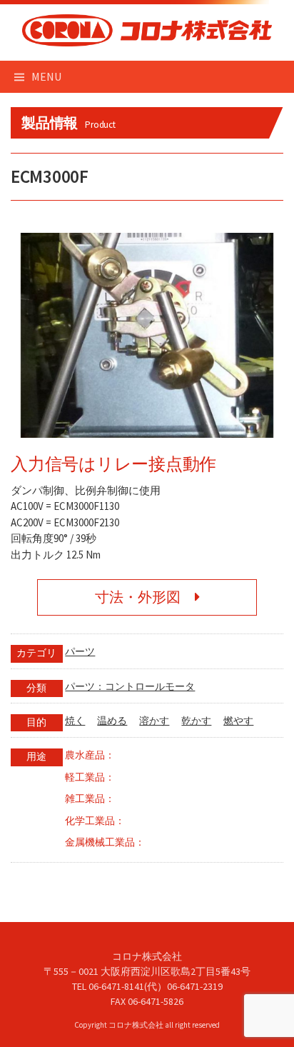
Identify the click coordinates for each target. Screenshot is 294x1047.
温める (112, 721)
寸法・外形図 (145, 597)
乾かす (196, 721)
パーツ (80, 652)
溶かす (154, 721)
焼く (75, 721)
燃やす (238, 721)
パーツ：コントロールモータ (130, 687)
